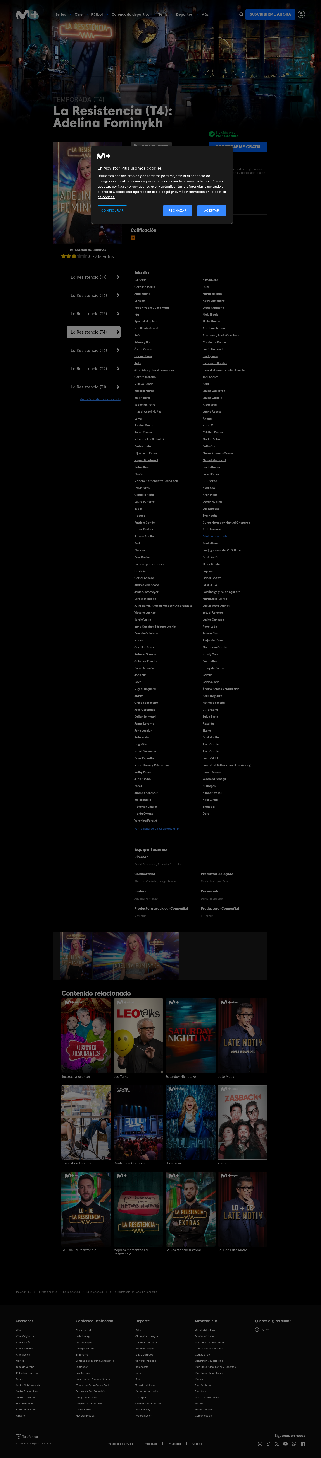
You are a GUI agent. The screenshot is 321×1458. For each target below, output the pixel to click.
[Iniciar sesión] (301, 14)
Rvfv (137, 335)
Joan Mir (140, 675)
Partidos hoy (142, 1409)
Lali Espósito (211, 508)
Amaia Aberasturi (146, 793)
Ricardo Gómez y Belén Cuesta (224, 370)
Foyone (208, 571)
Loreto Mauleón (145, 598)
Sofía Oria (209, 446)
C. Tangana (210, 709)
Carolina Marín (144, 287)
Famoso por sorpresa (149, 564)
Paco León (210, 626)
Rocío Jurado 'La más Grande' (93, 1379)
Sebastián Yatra (144, 404)
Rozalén (208, 723)
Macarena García (215, 647)
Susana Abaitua (144, 536)
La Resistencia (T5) (89, 313)
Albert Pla (210, 404)
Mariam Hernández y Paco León (156, 481)
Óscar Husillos (212, 501)
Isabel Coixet (212, 578)
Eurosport (141, 1397)
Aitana (207, 418)
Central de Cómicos (129, 1163)
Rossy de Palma (213, 668)
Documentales (24, 1403)
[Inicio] (27, 14)
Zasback (224, 1163)
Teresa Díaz (210, 633)
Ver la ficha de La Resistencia (100, 399)
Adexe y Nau (142, 342)
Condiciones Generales (209, 1348)
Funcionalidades (204, 1336)
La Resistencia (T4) (89, 332)
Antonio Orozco (145, 654)
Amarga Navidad (85, 1348)
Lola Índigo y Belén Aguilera (221, 592)
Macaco (139, 515)
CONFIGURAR (112, 210)
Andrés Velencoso (146, 585)
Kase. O (208, 425)
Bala (206, 384)
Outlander (82, 1366)
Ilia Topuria (210, 356)
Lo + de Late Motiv (232, 1250)
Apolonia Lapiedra (146, 321)
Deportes (184, 14)
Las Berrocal (83, 1373)
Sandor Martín (144, 425)
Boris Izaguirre (212, 696)
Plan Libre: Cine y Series (209, 1373)
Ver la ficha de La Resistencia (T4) (157, 828)
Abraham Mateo (214, 328)
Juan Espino (142, 779)
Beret (138, 786)
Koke (137, 363)
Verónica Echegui (214, 779)
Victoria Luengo (145, 612)
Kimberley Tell (212, 793)
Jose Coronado (144, 709)
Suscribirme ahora (270, 14)
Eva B (138, 508)
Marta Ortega (143, 813)
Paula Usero (211, 543)
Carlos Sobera (144, 578)
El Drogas (209, 786)
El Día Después (144, 1354)
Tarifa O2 (200, 1403)
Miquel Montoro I (214, 460)
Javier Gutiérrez (214, 390)
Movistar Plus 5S (85, 1415)
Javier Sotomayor (146, 592)
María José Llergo (215, 598)
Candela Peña (144, 494)
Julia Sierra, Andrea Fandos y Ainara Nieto (163, 605)
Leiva (138, 418)
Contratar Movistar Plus (209, 1360)
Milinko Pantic (143, 384)
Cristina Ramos (213, 432)
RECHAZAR (177, 210)
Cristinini (140, 571)
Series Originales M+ (28, 1385)
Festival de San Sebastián (90, 1391)
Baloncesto (141, 1366)
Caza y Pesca (83, 1409)
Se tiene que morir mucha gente (95, 1360)
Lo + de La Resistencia (79, 1250)
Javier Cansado (213, 619)
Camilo (207, 675)
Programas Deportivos (89, 1403)
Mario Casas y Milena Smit (152, 765)
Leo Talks (121, 1077)
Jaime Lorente (144, 723)
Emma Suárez (212, 772)
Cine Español (24, 1342)
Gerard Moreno (145, 377)
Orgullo (20, 1415)
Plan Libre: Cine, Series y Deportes (215, 1366)
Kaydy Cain (210, 654)
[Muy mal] (63, 256)
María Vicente (212, 293)
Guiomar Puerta (145, 661)
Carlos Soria (211, 682)
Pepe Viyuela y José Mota (151, 307)
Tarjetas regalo (204, 1409)
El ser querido (84, 1330)
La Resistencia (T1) (88, 387)
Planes (199, 1379)
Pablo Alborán (144, 668)
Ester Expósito (144, 758)
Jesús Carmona (213, 307)
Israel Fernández (145, 751)
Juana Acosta (212, 411)
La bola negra (84, 1336)
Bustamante (142, 446)
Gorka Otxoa (143, 356)
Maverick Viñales (145, 806)
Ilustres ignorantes (75, 1077)
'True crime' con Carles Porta (93, 1385)
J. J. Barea (210, 481)
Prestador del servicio (120, 1443)
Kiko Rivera (210, 280)
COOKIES (197, 1443)
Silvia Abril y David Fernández (154, 370)
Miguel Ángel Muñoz (147, 411)
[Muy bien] (84, 256)
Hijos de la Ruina (145, 453)
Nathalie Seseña (214, 702)
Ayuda (265, 1329)
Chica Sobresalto (146, 702)
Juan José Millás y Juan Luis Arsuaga (227, 765)
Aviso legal (151, 1443)
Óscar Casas (143, 349)
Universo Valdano (145, 1360)
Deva (137, 682)
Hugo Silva (141, 744)
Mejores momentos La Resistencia (131, 1252)
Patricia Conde (144, 522)
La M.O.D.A (210, 585)
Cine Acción (23, 1354)
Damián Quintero (146, 633)
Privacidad (174, 1443)
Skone (207, 730)
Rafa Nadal (142, 737)
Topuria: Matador (145, 1385)
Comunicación (203, 1415)
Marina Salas (211, 439)
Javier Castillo (212, 397)
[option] (76, 956)
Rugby (138, 1379)
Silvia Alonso (211, 321)
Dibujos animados (86, 1397)
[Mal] (68, 256)
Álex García (211, 744)
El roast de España (76, 1163)
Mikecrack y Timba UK (149, 439)
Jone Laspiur (143, 730)
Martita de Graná (146, 328)
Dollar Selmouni (145, 716)
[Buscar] (241, 14)
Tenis (162, 14)
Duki (206, 287)
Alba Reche (142, 293)
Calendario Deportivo (148, 1403)
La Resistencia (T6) (89, 295)
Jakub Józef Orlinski (216, 605)
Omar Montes (212, 564)
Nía (136, 314)
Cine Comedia (24, 1348)
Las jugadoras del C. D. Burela (223, 550)
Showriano (174, 1163)
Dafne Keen (142, 467)
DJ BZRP (140, 280)
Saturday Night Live (181, 1077)
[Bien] (79, 256)
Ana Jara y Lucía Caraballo (221, 335)
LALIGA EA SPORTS (146, 1342)
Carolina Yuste (144, 647)
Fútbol (97, 14)
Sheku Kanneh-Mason (218, 453)
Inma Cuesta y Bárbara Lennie (155, 626)
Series (60, 14)
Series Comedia (25, 1397)
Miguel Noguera (145, 689)
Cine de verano (25, 1366)
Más (205, 14)
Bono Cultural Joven (207, 1397)
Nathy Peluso (143, 772)
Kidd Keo (209, 488)
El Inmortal (82, 1354)
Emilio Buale (142, 799)
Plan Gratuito (203, 1385)
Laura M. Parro (144, 501)
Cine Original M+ (26, 1336)
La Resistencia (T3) (89, 350)
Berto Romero (212, 467)
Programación (143, 1415)
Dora (206, 813)
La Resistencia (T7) (89, 277)
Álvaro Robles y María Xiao (221, 689)
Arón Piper (210, 494)
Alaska (138, 696)
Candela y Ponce (214, 342)
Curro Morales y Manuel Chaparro (226, 522)
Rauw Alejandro (214, 300)
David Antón (211, 557)
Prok (137, 543)
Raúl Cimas (210, 799)
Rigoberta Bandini (215, 363)
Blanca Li (209, 806)
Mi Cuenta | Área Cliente (209, 1342)
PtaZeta (139, 474)
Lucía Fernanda (213, 349)
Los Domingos (84, 1342)
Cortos (20, 1360)
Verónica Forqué (145, 820)
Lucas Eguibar (144, 529)
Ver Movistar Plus (205, 1330)
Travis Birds (142, 488)
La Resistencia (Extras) (183, 1250)
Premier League (144, 1348)
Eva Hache (210, 515)
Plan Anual (201, 1391)
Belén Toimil (142, 397)
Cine (79, 14)
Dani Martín (211, 737)
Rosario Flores (144, 390)
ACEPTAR (211, 210)
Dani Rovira (142, 557)
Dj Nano (139, 300)
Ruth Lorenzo (212, 529)
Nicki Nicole (211, 314)
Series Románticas (27, 1391)
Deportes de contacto (148, 1391)
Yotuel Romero (213, 612)
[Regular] (74, 256)
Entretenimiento (26, 1409)
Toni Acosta (210, 377)
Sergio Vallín (142, 619)
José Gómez (211, 474)
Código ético (202, 1354)
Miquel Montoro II (146, 460)
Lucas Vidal (210, 758)
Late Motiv (226, 1077)
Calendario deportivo (131, 14)
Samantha (210, 661)
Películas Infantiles (27, 1373)
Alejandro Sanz (213, 640)
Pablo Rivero (143, 432)
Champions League (146, 1336)
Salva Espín (210, 716)
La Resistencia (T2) (89, 368)
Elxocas (139, 550)
